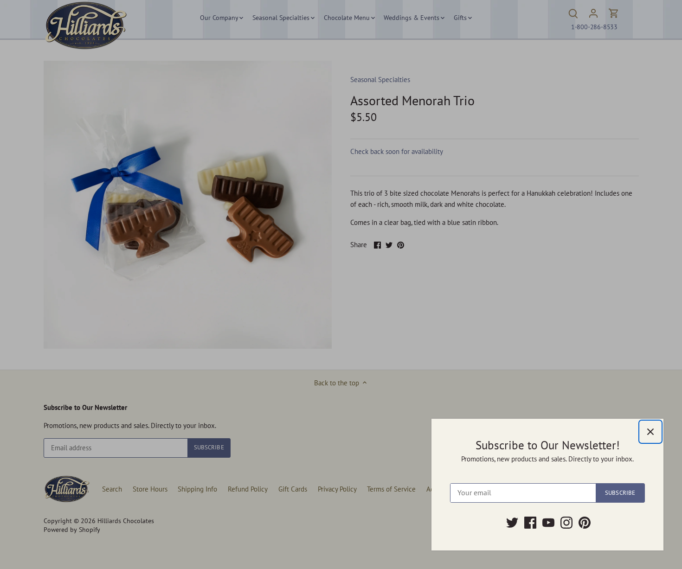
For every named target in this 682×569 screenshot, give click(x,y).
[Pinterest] (585, 523)
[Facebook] (530, 523)
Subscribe (620, 493)
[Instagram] (566, 523)
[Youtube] (548, 523)
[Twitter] (512, 523)
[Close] (650, 432)
